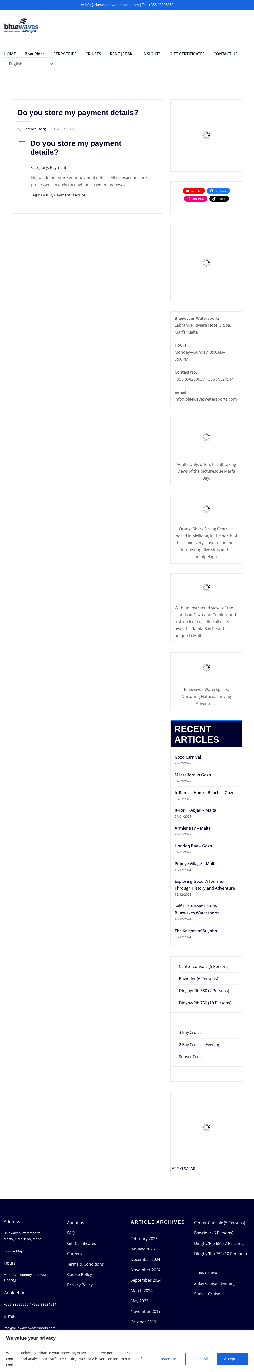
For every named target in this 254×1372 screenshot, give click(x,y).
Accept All (232, 1358)
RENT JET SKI (122, 54)
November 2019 (145, 1311)
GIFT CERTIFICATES (187, 54)
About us (75, 1222)
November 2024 (145, 1270)
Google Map (13, 1251)
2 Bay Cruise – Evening (199, 1044)
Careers (74, 1253)
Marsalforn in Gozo (193, 775)
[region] (127, 1351)
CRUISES (93, 54)
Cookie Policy (79, 1274)
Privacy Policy (80, 1285)
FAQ (71, 1233)
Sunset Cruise (192, 1056)
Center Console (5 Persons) (204, 966)
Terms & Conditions (85, 1264)
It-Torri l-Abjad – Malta (195, 810)
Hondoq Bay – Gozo (193, 846)
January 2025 (143, 1249)
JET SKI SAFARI (183, 1168)
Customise (167, 1358)
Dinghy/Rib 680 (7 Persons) (204, 990)
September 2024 (146, 1280)
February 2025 (144, 1238)
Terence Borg (31, 128)
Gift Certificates (81, 1243)
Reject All (200, 1358)
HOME (10, 54)
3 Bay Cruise (190, 1032)
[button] (87, 148)
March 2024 (142, 1290)
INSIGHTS (151, 54)
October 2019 (143, 1321)
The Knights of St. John (196, 930)
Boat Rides (35, 54)
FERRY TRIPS (65, 54)
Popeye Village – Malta (196, 863)
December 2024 (145, 1259)
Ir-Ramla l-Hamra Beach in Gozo (205, 792)
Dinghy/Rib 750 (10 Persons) (205, 1002)
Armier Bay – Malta (193, 828)
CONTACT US (225, 54)
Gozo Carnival (188, 757)
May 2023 (139, 1301)
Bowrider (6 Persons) (198, 978)
